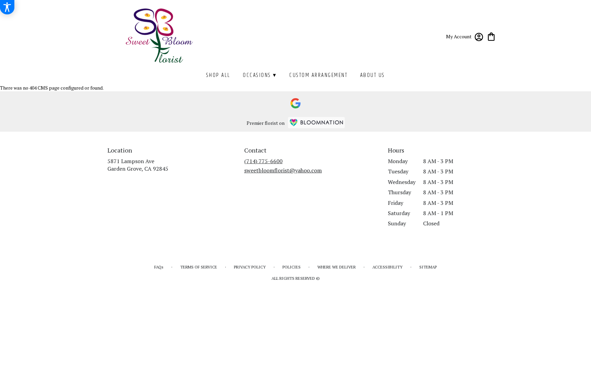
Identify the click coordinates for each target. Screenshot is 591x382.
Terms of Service (198, 266)
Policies (292, 266)
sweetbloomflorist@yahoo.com (283, 170)
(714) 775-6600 (263, 161)
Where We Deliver (336, 266)
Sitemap (428, 266)
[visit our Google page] (295, 103)
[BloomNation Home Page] (316, 122)
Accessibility (387, 266)
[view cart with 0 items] (491, 36)
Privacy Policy (250, 266)
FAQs (158, 266)
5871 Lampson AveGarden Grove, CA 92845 (137, 164)
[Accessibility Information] (7, 7)
